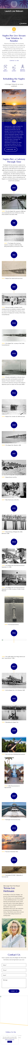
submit (13, 991)
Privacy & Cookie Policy (9, 1039)
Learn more (9, 149)
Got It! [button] (9, 1041)
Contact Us (13, 60)
